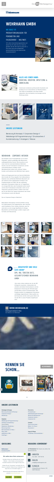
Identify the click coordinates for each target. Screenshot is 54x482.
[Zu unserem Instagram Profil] (52, 476)
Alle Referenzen (46, 366)
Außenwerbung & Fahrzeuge (35, 413)
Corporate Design (6, 413)
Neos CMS (4, 431)
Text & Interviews (32, 424)
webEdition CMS (6, 433)
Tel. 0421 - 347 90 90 (38, 455)
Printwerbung (31, 412)
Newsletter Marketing (7, 426)
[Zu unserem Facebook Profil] (50, 476)
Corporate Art (31, 419)
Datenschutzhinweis (15, 473)
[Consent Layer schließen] (25, 454)
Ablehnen (8, 477)
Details (6, 384)
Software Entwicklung (8, 422)
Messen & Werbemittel (34, 415)
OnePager (4, 435)
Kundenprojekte (6, 450)
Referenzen (5, 449)
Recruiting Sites (6, 428)
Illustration (31, 428)
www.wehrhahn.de (17, 308)
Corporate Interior (32, 417)
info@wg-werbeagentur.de (39, 461)
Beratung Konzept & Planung (9, 412)
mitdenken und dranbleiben (35, 433)
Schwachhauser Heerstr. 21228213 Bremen (39, 468)
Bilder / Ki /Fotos (32, 426)
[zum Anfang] (27, 397)
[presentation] (2, 115)
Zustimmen (18, 477)
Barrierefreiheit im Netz (8, 429)
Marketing (4, 415)
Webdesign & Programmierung (10, 420)
